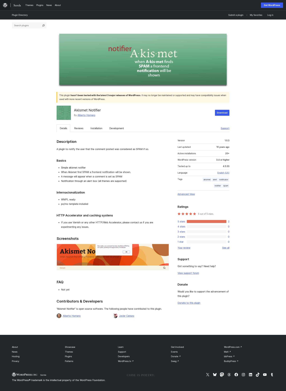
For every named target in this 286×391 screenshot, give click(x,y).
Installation (96, 128)
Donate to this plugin (189, 302)
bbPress (229, 356)
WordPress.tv (126, 361)
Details (63, 128)
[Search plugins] (43, 25)
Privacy (15, 361)
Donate (176, 356)
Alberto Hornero (86, 115)
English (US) (223, 172)
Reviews (78, 128)
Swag (175, 361)
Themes (69, 351)
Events (174, 351)
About (15, 347)
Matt (227, 351)
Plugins (68, 356)
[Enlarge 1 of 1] (164, 247)
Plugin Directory (20, 15)
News (14, 351)
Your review (184, 247)
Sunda (43, 375)
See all (225, 247)
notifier (218, 186)
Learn (120, 347)
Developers (124, 356)
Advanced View (186, 194)
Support (225, 128)
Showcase (70, 347)
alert (215, 179)
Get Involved (177, 347)
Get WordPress (272, 5)
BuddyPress (231, 361)
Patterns (69, 361)
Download (222, 112)
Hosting (16, 356)
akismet (206, 179)
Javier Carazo (126, 315)
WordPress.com (233, 347)
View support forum (188, 273)
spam (225, 186)
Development (116, 128)
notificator (223, 179)
